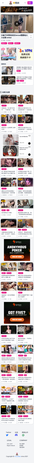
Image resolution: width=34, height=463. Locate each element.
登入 (30, 3)
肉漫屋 (21, 445)
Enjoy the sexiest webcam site (24, 148)
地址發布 (22, 447)
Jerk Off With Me (24, 136)
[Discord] (16, 435)
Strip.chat (22, 142)
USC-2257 (9, 444)
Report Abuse (11, 445)
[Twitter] (8, 435)
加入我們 (22, 444)
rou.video (17, 456)
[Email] (25, 435)
